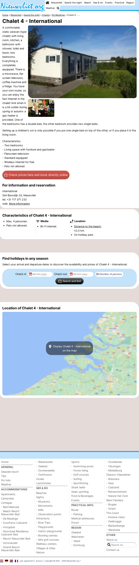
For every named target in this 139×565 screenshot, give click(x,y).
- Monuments (44, 505)
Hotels (40, 478)
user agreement (27, 561)
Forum (75, 522)
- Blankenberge (115, 525)
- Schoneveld (9, 542)
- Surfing (76, 478)
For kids (6, 480)
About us (111, 539)
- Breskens (112, 478)
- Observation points (48, 514)
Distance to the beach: (88, 226)
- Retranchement (116, 491)
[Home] (47, 2)
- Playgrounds (44, 526)
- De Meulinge (9, 518)
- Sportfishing (79, 483)
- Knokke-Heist (115, 517)
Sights (40, 497)
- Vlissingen (113, 466)
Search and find (72, 281)
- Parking (76, 514)
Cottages (6, 502)
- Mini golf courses (47, 539)
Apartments (8, 494)
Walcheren (77, 536)
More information (19, 203)
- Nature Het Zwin (117, 495)
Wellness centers (46, 543)
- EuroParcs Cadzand (14, 522)
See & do (98, 2)
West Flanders (114, 500)
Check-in (21, 274)
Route (74, 509)
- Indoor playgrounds (49, 531)
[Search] (58, 8)
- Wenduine (113, 529)
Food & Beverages (82, 495)
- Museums (43, 501)
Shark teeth (78, 487)
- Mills (40, 509)
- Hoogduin (8, 527)
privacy (39, 561)
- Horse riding (79, 470)
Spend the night (73, 2)
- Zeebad (41, 466)
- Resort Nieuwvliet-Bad (15, 538)
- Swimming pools (82, 466)
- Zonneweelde (45, 470)
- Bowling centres (47, 535)
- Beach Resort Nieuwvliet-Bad (10, 513)
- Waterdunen (44, 461)
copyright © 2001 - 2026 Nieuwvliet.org (62, 561)
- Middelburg (114, 470)
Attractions (43, 518)
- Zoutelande (114, 461)
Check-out (61, 274)
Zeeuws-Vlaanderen (118, 474)
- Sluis (110, 483)
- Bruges (111, 504)
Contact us (112, 549)
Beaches (41, 492)
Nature (40, 552)
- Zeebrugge (113, 521)
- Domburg (78, 545)
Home (5, 461)
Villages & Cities (45, 548)
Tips (3, 475)
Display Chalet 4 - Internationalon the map (71, 348)
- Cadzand (112, 487)
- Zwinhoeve (44, 474)
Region (130, 2)
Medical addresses (82, 518)
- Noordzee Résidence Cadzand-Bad (14, 533)
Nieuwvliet (56, 2)
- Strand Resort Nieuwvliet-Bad (10, 549)
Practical (119, 2)
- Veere (75, 540)
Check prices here (38, 175)
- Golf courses (80, 474)
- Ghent (111, 508)
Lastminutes (43, 483)
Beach (87, 2)
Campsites (7, 498)
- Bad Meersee (10, 506)
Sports (75, 461)
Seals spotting (80, 491)
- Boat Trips (43, 522)
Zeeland (76, 532)
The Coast (112, 512)
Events (109, 2)
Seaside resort (10, 471)
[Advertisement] (69, 245)
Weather (50, 8)
